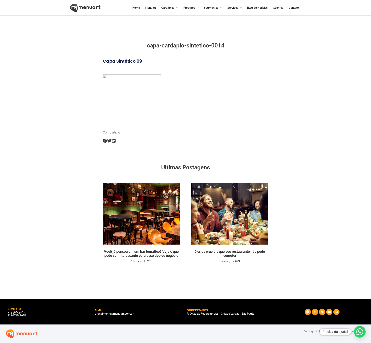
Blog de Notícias (257, 7)
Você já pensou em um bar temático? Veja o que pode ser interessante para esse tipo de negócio (141, 253)
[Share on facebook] (105, 141)
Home (136, 7)
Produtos (189, 7)
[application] (176, 7)
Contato (294, 7)
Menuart (150, 7)
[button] (360, 332)
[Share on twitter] (109, 141)
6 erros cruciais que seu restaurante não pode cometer (230, 253)
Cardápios (167, 7)
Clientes (278, 7)
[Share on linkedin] (113, 141)
